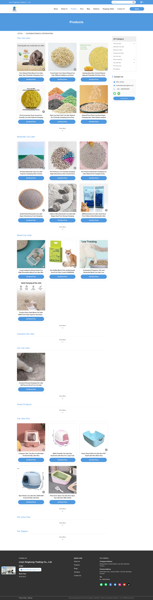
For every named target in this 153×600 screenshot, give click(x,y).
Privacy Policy (23, 598)
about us (64, 9)
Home (56, 9)
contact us (121, 9)
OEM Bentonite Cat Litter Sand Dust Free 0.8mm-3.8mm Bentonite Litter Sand (94, 216)
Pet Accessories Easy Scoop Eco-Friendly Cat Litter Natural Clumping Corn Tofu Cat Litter (31, 117)
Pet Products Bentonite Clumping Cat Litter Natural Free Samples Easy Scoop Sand (93, 174)
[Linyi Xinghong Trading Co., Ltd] (18, 8)
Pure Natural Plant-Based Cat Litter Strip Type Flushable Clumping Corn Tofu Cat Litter (31, 75)
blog (88, 9)
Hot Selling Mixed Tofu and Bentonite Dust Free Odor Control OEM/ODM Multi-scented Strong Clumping (62, 272)
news (82, 9)
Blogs (76, 568)
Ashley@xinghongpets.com (124, 85)
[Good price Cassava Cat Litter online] (62, 342)
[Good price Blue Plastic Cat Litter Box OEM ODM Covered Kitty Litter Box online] (31, 480)
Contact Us (77, 575)
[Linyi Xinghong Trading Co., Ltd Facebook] (110, 585)
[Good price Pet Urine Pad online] (62, 525)
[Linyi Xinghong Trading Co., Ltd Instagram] (115, 585)
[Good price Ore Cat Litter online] (62, 398)
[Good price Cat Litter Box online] (62, 511)
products (74, 9)
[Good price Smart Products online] (62, 412)
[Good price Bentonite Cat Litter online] (62, 229)
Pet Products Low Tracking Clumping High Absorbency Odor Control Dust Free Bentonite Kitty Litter (62, 174)
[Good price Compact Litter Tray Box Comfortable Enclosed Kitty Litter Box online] (31, 437)
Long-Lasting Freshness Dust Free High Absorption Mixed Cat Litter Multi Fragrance (31, 272)
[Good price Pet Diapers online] (62, 539)
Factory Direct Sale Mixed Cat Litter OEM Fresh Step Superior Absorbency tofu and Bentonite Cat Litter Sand (31, 314)
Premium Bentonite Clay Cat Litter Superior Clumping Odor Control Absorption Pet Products (31, 174)
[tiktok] (129, 585)
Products (77, 565)
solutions (96, 9)
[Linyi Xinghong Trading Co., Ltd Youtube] (124, 585)
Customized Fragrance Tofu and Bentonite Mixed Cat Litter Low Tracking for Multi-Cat (94, 272)
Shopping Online (108, 9)
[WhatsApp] (114, 93)
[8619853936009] (101, 585)
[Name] (134, 2)
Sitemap (30, 598)
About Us (77, 561)
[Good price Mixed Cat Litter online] (62, 328)
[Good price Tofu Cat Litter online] (62, 131)
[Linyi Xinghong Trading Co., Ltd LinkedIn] (119, 585)
